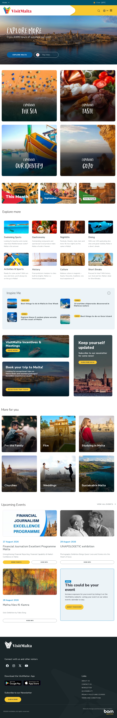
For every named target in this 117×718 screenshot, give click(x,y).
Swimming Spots (12, 237)
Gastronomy (38, 237)
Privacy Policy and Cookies (93, 694)
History (36, 269)
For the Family (14, 445)
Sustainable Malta (94, 485)
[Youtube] (26, 665)
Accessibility (87, 691)
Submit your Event (74, 607)
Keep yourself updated (91, 345)
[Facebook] (7, 665)
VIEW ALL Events (105, 504)
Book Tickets (16, 562)
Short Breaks (95, 269)
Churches (11, 485)
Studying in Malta (93, 445)
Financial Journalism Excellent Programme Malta (29, 548)
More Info (44, 562)
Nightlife (65, 237)
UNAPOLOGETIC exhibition (77, 546)
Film (46, 445)
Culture (64, 269)
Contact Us (87, 684)
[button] (25, 300)
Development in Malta (104, 709)
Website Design (88, 709)
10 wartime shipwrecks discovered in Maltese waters (91, 304)
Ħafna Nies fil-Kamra (16, 605)
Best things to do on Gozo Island (96, 316)
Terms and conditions (91, 698)
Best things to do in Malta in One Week (39, 303)
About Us (86, 681)
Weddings (49, 485)
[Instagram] (14, 665)
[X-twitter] (20, 665)
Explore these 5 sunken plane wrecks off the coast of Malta (39, 318)
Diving (91, 237)
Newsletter (87, 688)
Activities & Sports (14, 269)
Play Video (46, 55)
